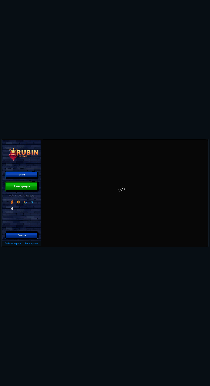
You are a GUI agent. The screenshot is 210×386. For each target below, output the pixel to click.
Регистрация (32, 243)
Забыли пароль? (14, 243)
